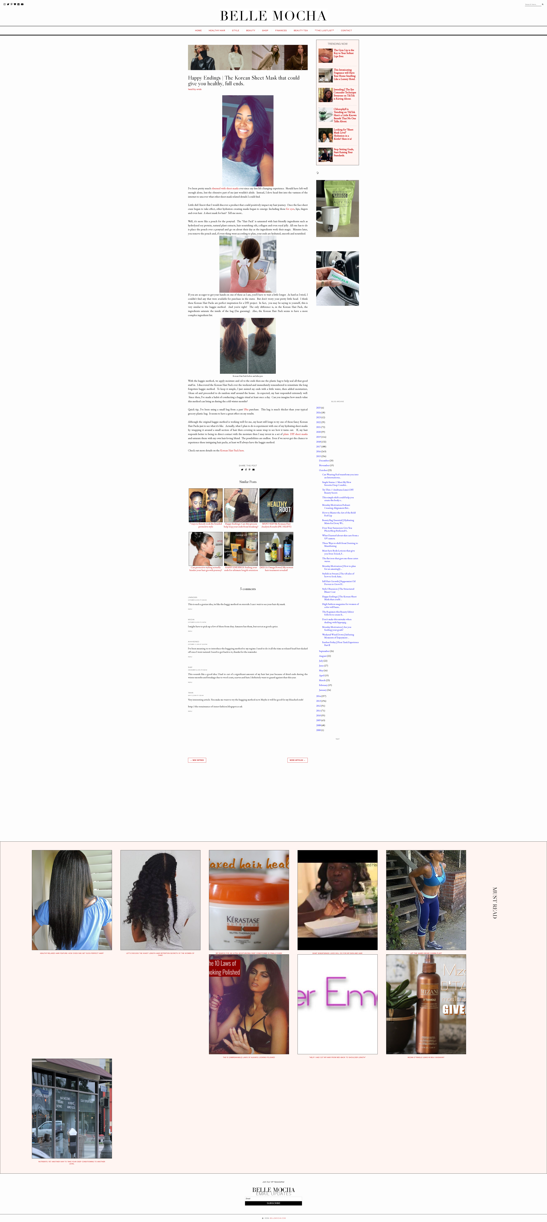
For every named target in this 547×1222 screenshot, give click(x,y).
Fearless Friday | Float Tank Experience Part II (340, 644)
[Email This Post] (253, 469)
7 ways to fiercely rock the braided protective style (206, 524)
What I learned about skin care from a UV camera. (340, 537)
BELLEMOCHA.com (278, 1218)
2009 (318, 720)
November (324, 465)
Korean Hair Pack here (232, 450)
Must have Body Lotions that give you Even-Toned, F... (338, 552)
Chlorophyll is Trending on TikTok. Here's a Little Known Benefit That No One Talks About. (345, 115)
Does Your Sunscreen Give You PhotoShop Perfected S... (337, 529)
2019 (318, 436)
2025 (318, 407)
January (323, 689)
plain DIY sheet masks (295, 434)
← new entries (197, 760)
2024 (318, 412)
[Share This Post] (246, 469)
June (321, 665)
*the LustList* (324, 30)
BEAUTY (250, 30)
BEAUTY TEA (301, 30)
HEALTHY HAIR (217, 30)
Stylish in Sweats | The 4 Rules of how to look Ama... (338, 575)
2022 (318, 422)
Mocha (191, 620)
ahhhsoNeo (193, 642)
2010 (318, 715)
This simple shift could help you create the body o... (338, 499)
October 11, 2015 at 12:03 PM (197, 644)
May (321, 670)
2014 (318, 696)
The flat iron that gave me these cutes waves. (340, 560)
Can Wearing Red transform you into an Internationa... (340, 476)
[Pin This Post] (249, 469)
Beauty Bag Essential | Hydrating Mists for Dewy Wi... (338, 522)
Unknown (192, 597)
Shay (190, 667)
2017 (318, 446)
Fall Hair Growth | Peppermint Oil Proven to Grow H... (339, 583)
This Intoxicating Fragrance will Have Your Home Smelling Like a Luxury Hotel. (345, 74)
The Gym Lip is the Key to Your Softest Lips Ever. (344, 53)
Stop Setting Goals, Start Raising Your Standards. (344, 152)
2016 (318, 451)
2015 (318, 456)
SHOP (265, 30)
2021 (318, 427)
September (324, 651)
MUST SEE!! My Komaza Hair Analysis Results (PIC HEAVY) (276, 524)
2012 (318, 705)
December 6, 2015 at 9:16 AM (197, 670)
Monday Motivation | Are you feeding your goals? (336, 628)
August (323, 655)
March (322, 680)
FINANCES (281, 30)
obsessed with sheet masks (225, 188)
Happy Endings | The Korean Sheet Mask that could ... (339, 598)
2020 (318, 431)
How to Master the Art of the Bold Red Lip (339, 514)
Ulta (246, 409)
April (322, 675)
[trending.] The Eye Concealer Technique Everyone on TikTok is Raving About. (345, 94)
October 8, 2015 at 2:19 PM (197, 622)
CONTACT (346, 30)
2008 (318, 725)
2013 (318, 700)
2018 (318, 441)
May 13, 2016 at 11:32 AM (196, 695)
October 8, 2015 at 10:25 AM (197, 600)
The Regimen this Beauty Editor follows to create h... (338, 613)
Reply (190, 609)
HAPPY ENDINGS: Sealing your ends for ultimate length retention (241, 568)
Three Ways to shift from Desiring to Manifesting (340, 544)
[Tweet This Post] (242, 469)
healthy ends (195, 89)
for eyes (290, 209)
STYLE (235, 30)
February (323, 685)
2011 (318, 710)
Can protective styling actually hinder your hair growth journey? (205, 568)
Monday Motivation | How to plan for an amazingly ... (339, 567)
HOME (198, 30)
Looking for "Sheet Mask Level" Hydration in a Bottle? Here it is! (343, 134)
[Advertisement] (248, 805)
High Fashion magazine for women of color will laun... (340, 605)
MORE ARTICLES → (297, 760)
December (324, 460)
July (321, 660)
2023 (318, 417)
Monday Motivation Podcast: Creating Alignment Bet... (336, 506)
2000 (318, 730)
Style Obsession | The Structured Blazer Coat (338, 590)
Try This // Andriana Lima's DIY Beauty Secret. (338, 491)
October (323, 470)
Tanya (190, 693)
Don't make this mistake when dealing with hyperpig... (337, 621)
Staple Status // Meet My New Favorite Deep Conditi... (336, 484)
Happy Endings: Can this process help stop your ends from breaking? (241, 524)
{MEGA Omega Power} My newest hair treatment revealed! (276, 568)
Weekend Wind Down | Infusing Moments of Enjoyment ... (338, 636)
